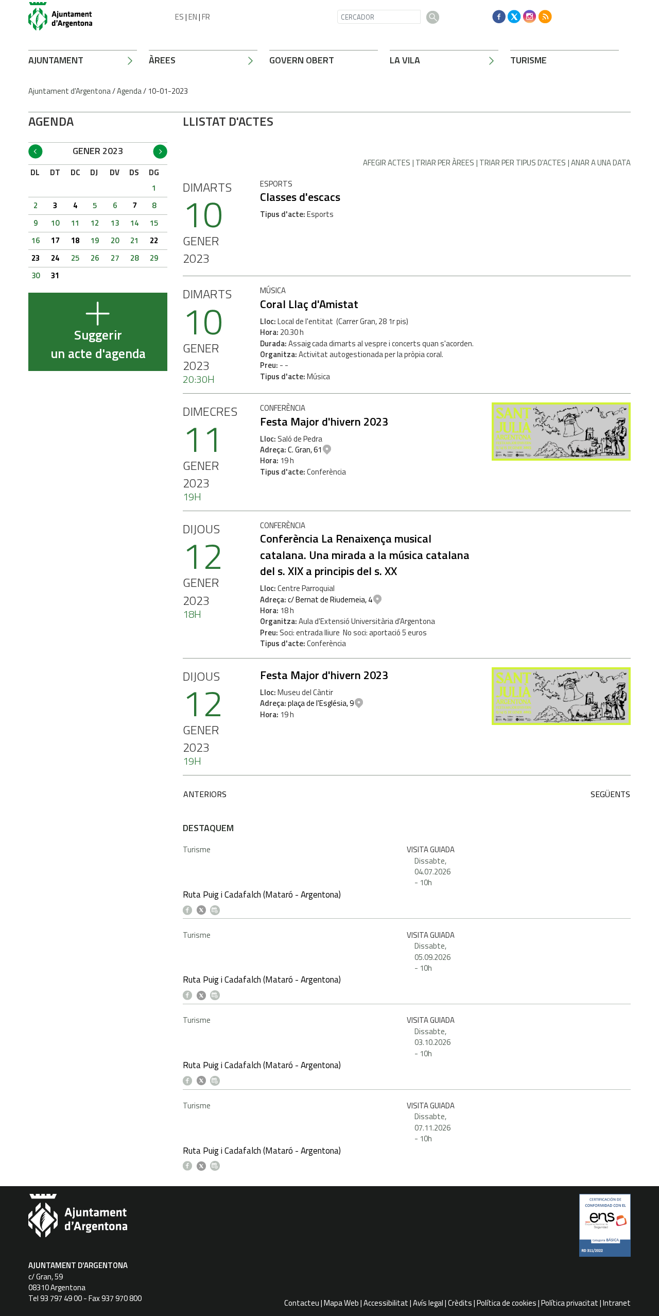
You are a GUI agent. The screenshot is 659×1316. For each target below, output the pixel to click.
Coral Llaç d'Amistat (309, 304)
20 (115, 240)
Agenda (129, 91)
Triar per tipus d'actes (522, 162)
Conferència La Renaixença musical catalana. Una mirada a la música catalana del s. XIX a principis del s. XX (365, 555)
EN (192, 17)
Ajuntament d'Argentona (69, 91)
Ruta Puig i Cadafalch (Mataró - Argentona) (262, 894)
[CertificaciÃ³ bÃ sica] (605, 1229)
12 (95, 223)
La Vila (405, 60)
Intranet (617, 1303)
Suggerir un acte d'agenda (98, 344)
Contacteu (301, 1303)
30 (35, 275)
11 (75, 223)
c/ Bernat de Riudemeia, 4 (330, 599)
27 (115, 258)
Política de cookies (506, 1303)
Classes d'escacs (300, 197)
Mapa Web (341, 1303)
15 (154, 223)
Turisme (528, 60)
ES (179, 17)
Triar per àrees (444, 162)
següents (610, 794)
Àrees (162, 60)
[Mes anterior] (35, 151)
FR (206, 17)
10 (55, 223)
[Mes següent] (160, 151)
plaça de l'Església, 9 (321, 703)
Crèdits (460, 1303)
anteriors (205, 794)
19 (95, 240)
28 (134, 258)
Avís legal (428, 1303)
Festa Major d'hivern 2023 (324, 421)
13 (115, 223)
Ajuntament (55, 60)
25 (75, 258)
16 (35, 240)
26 (95, 258)
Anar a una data (601, 162)
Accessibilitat (385, 1303)
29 (154, 258)
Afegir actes (386, 162)
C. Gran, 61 (305, 449)
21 (134, 240)
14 (134, 223)
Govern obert (301, 60)
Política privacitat (569, 1303)
